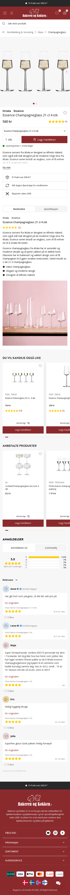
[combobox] (35, 23)
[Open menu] (4, 13)
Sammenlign (21, 423)
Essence (19, 111)
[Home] (35, 13)
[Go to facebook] (62, 833)
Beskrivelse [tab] (19, 209)
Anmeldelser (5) (19, 547)
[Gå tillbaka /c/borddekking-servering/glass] (3, 32)
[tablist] (35, 209)
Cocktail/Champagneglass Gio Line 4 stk (22, 487)
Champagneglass (57, 32)
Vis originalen (12, 602)
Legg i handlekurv (46, 139)
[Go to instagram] (55, 833)
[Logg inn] (11, 13)
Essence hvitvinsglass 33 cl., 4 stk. (20, 398)
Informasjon (11, 842)
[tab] (34, 103)
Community (51, 547)
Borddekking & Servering (20, 32)
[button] (57, 121)
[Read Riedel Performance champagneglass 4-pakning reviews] (52, 498)
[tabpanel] (35, 247)
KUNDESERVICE (13, 860)
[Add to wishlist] (65, 113)
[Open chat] (58, 883)
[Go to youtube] (48, 833)
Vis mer (7, 167)
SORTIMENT (12, 851)
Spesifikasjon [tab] (51, 209)
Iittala (7, 111)
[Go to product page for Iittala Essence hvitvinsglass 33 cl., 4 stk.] (23, 376)
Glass (40, 32)
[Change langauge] (25, 882)
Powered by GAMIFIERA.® (14, 771)
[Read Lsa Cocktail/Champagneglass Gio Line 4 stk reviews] (8, 498)
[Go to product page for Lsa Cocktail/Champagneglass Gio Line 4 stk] (23, 464)
